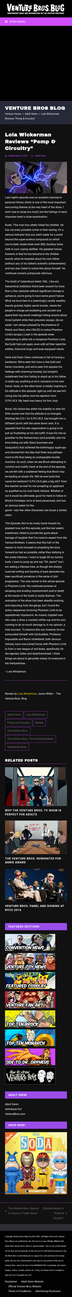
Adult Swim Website (32, 1281)
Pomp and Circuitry (18, 722)
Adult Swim (40, 155)
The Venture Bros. (17, 730)
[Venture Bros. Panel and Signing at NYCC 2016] (36, 884)
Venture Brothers (17, 747)
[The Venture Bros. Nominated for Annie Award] (36, 837)
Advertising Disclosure (48, 1291)
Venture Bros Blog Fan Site (24, 1236)
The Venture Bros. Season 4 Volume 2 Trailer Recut (22, 1211)
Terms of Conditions (19, 1291)
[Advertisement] (36, 64)
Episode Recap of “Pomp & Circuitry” (53, 1214)
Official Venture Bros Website (24, 1286)
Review (39, 722)
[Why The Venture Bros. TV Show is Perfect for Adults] (36, 786)
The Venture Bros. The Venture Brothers (30, 738)
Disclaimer (11, 1281)
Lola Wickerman (27, 693)
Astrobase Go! (13, 1109)
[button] (15, 21)
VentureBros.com (15, 1114)
